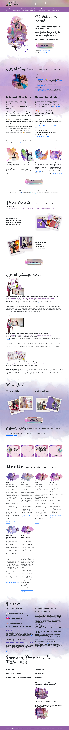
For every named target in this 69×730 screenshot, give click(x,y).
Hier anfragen (59, 80)
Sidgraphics (31, 728)
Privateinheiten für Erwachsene (43, 89)
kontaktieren (39, 302)
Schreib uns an (21, 142)
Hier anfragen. (56, 106)
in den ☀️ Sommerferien (45, 79)
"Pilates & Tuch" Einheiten (42, 90)
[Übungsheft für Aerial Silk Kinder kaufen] (16, 355)
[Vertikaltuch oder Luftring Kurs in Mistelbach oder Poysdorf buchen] (45, 46)
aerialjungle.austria (15, 618)
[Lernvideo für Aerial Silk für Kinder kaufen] (15, 323)
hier (48, 643)
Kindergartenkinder (40, 83)
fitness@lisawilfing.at (16, 613)
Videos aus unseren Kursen (45, 50)
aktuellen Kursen (47, 52)
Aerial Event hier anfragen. (42, 136)
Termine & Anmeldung (57, 173)
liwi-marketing (22, 728)
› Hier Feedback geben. (11, 435)
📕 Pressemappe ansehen (14, 623)
